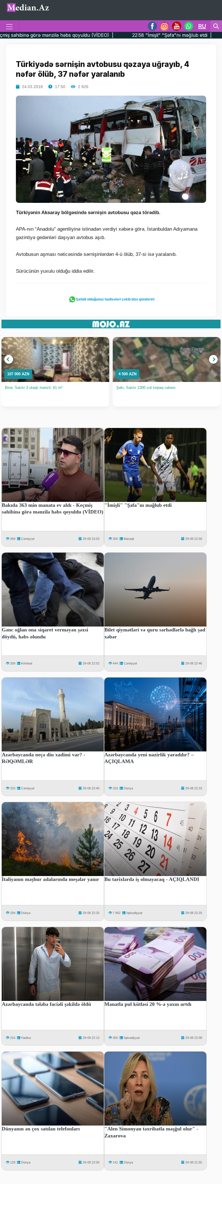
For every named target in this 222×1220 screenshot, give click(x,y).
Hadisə (26, 1037)
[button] (8, 359)
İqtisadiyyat (134, 913)
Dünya (128, 788)
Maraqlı (129, 538)
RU (202, 26)
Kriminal (26, 663)
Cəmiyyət (27, 538)
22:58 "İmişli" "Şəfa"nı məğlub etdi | (122, 35)
